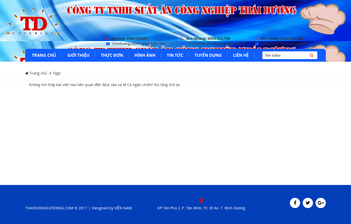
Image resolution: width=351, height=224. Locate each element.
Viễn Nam (123, 208)
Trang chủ (38, 73)
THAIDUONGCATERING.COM (49, 208)
